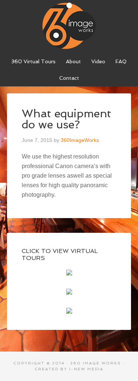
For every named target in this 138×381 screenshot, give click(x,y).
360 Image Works (69, 26)
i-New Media (86, 369)
